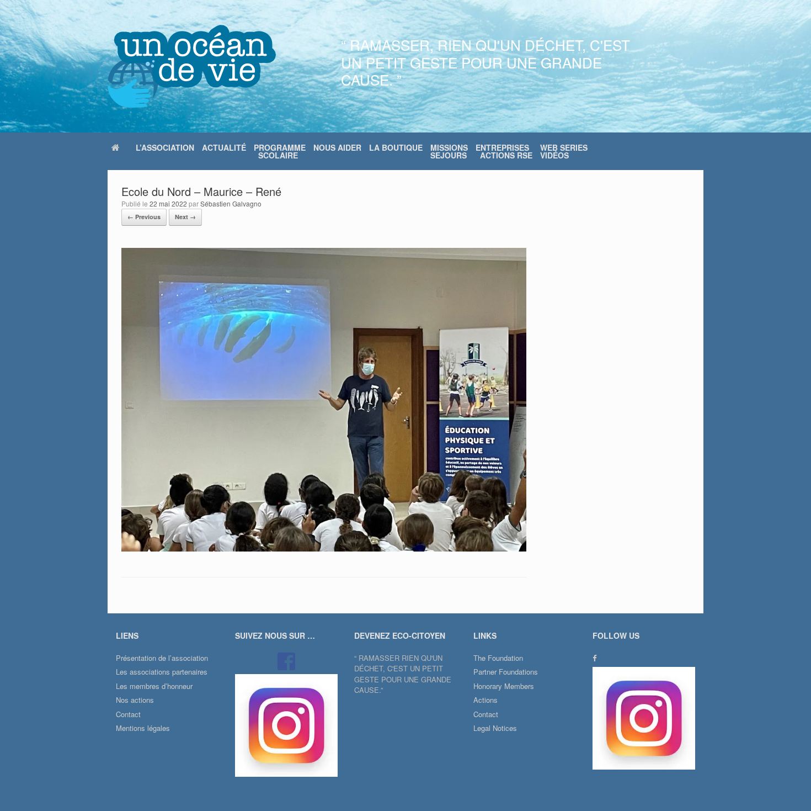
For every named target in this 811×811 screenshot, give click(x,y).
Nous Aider (337, 147)
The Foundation (498, 658)
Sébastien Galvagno (231, 203)
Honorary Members (503, 686)
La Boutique (396, 147)
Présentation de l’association (162, 658)
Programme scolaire (280, 151)
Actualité (224, 147)
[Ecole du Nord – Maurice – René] (323, 548)
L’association (165, 147)
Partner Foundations (505, 671)
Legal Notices (495, 728)
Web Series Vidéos (564, 151)
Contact (128, 714)
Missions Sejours (449, 151)
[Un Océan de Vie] (192, 66)
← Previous (144, 217)
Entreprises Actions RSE (504, 151)
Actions (485, 700)
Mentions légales (143, 728)
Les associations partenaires (161, 671)
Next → (185, 217)
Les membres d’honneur (154, 686)
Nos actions (135, 700)
